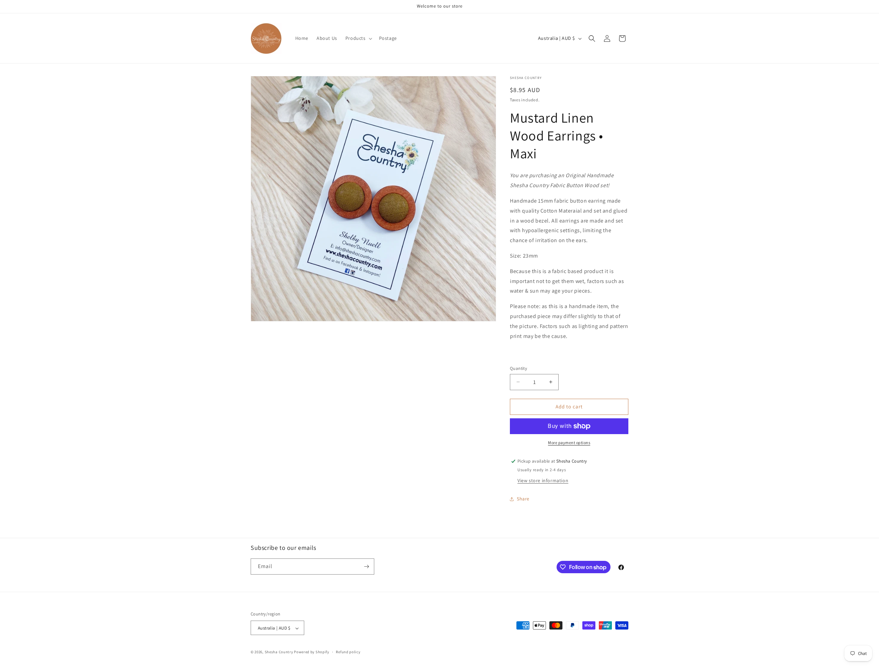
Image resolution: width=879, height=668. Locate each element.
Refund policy (348, 651)
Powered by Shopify (311, 652)
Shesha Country (279, 652)
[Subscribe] (366, 566)
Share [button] (523, 499)
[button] (358, 38)
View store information (542, 480)
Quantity (518, 368)
